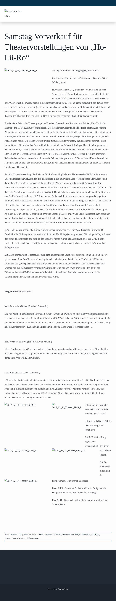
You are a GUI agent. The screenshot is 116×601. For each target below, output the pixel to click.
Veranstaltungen (11, 538)
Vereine (22, 538)
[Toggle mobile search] (104, 12)
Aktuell (41, 534)
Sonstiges (95, 534)
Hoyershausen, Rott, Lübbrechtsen (76, 534)
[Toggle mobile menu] (109, 12)
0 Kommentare (33, 538)
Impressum (52, 589)
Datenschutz (63, 589)
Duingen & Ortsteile (53, 534)
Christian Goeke (14, 534)
